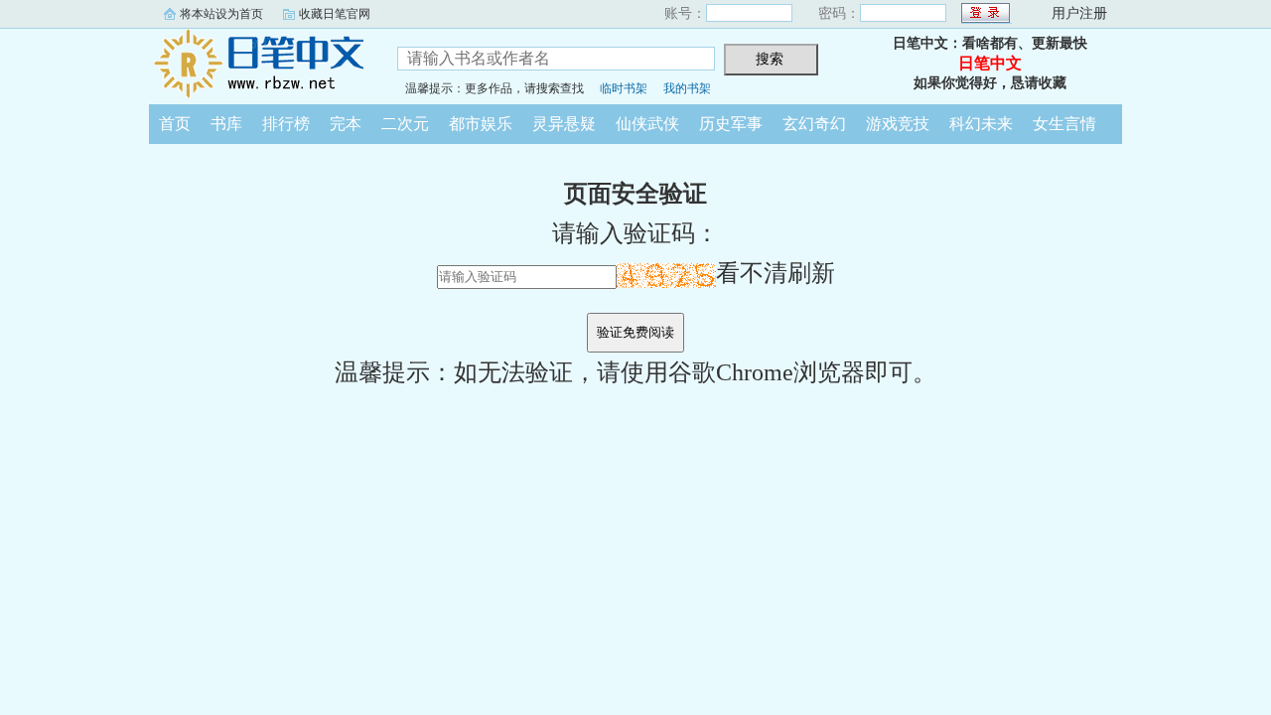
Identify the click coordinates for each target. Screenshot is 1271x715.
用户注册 (1079, 13)
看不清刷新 (775, 273)
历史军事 (731, 123)
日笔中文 (258, 63)
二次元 (405, 123)
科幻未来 (981, 123)
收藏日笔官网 (334, 14)
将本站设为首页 (221, 14)
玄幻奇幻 (814, 123)
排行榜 (286, 123)
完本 (345, 123)
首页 (175, 123)
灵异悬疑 (564, 123)
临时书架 (623, 88)
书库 (226, 123)
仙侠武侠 (647, 123)
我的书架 (687, 88)
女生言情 (1064, 123)
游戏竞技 (897, 123)
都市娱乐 (480, 123)
